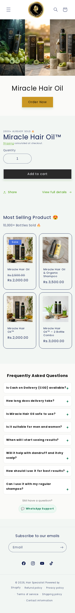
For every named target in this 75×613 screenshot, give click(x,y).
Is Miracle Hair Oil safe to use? (30, 414)
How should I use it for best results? (35, 471)
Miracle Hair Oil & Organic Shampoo (54, 273)
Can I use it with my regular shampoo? (28, 486)
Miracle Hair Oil (19, 269)
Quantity (9, 150)
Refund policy (33, 587)
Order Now (37, 101)
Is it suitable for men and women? (34, 427)
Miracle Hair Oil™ (16, 330)
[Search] (55, 9)
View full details (54, 192)
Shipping (8, 143)
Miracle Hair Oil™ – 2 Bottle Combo (54, 332)
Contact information (39, 600)
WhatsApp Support (37, 509)
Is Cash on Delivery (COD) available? (36, 388)
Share (12, 192)
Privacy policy (55, 587)
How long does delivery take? (30, 401)
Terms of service (27, 594)
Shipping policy (52, 594)
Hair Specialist (35, 582)
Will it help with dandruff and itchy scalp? (34, 455)
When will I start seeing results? (32, 440)
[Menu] (8, 9)
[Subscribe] (61, 547)
